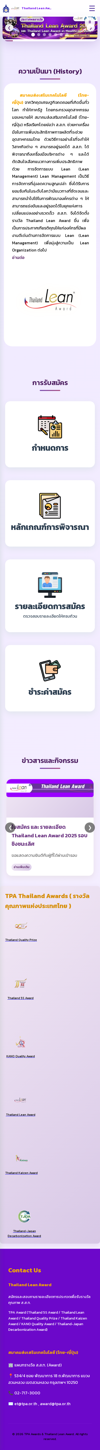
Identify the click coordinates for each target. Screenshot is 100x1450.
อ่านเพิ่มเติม (21, 867)
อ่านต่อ (18, 257)
